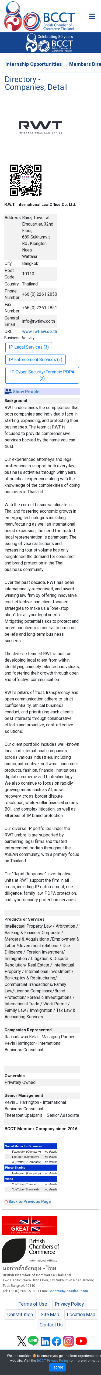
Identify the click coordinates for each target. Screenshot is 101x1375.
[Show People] (8, 391)
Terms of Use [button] (33, 1304)
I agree (57, 1367)
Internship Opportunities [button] (33, 64)
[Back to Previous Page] (6, 1201)
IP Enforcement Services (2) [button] (35, 359)
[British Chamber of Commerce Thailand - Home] (37, 16)
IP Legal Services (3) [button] (29, 347)
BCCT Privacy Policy (52, 1361)
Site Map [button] (50, 1314)
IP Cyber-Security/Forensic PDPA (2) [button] (42, 375)
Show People (26, 391)
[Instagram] (68, 1341)
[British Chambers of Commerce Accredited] (32, 1250)
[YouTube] (81, 1341)
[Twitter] (22, 1341)
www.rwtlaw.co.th (39, 331)
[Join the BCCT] (50, 42)
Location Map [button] (81, 1314)
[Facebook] (56, 1341)
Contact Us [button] (51, 1325)
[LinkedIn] (45, 1341)
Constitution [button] (20, 1314)
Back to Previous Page (30, 1201)
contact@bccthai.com (69, 1291)
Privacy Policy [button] (69, 1304)
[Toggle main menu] (92, 16)
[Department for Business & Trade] (29, 1225)
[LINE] (33, 1341)
